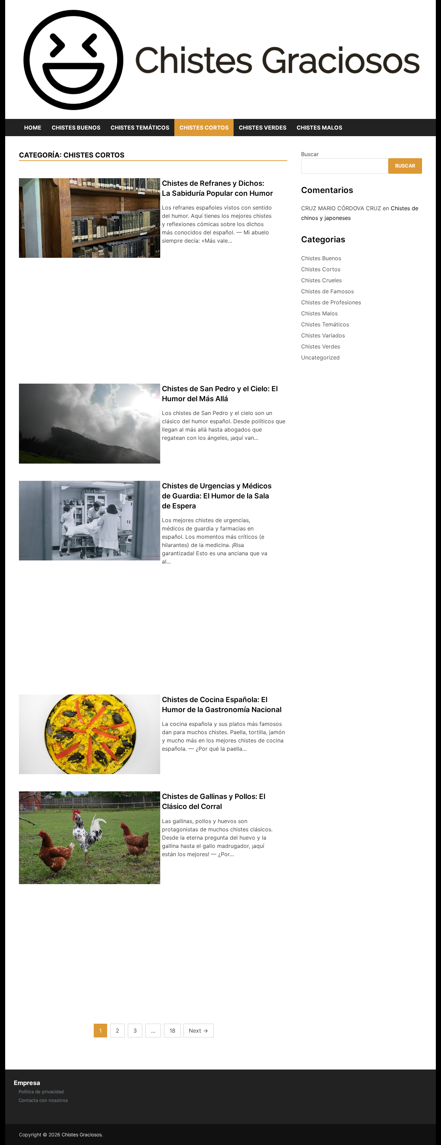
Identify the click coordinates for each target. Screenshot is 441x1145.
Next (198, 1030)
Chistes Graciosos (82, 1134)
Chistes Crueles (321, 280)
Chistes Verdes (262, 127)
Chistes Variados (323, 335)
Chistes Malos (319, 127)
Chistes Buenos (76, 127)
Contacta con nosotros (43, 1100)
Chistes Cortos (204, 127)
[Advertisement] (153, 323)
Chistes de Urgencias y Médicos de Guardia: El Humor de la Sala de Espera (216, 496)
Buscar (310, 154)
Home (32, 127)
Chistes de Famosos (327, 291)
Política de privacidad (41, 1091)
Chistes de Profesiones (331, 302)
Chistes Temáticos (140, 127)
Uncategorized (320, 357)
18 (172, 1030)
